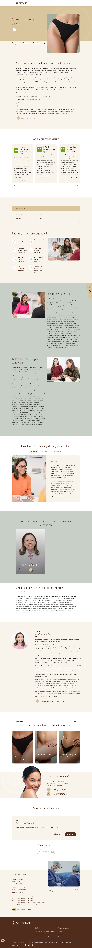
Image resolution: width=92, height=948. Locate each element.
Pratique (60, 931)
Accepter (70, 834)
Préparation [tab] (34, 451)
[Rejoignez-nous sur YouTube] (52, 852)
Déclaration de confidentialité (23, 830)
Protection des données (51, 942)
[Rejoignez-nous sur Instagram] (46, 852)
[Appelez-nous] (90, 286)
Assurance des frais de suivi (42, 934)
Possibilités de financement (42, 936)
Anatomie (18, 218)
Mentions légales (39, 942)
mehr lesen (54, 496)
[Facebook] (25, 945)
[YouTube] (32, 945)
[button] (16, 187)
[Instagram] (29, 945)
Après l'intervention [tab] (56, 451)
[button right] (44, 44)
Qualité (60, 934)
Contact (31, 942)
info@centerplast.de (21, 889)
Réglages (57, 834)
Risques (40, 218)
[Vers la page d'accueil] (20, 3)
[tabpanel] (46, 478)
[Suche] (74, 3)
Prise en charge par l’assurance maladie (45, 931)
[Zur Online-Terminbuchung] (90, 296)
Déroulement (41, 214)
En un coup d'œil (20, 214)
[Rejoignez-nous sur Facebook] (39, 852)
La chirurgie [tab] (44, 451)
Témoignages (61, 936)
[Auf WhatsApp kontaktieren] (90, 291)
